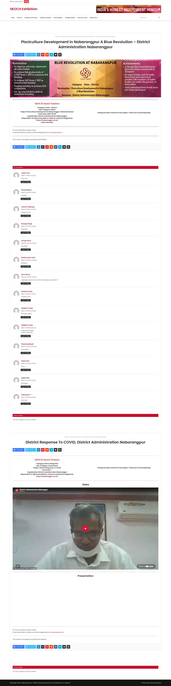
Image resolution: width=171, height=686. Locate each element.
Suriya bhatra (26, 190)
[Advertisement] (85, 26)
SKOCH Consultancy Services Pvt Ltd (43, 683)
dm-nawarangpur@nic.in (55, 132)
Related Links (93, 17)
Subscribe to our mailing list (62, 683)
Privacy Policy (145, 683)
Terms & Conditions (155, 683)
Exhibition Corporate (45, 17)
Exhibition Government (31, 17)
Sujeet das (25, 378)
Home (13, 17)
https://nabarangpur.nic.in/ (47, 120)
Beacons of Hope (82, 17)
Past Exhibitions (58, 17)
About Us (19, 17)
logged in (22, 419)
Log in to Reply (26, 182)
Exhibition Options (70, 17)
